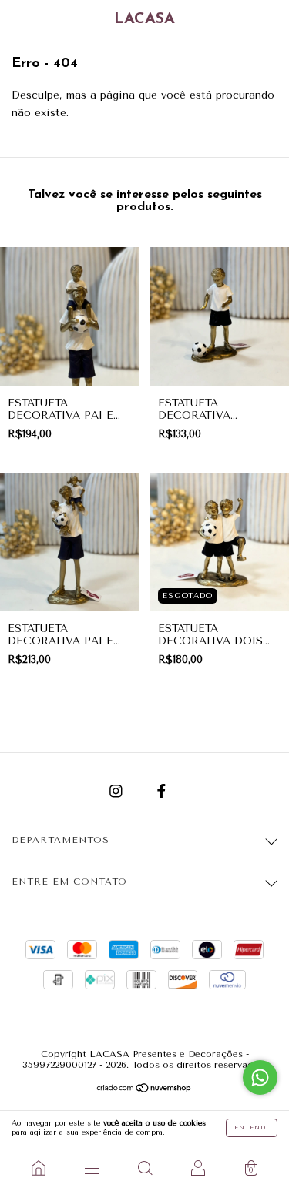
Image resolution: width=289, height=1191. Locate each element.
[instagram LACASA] (118, 791)
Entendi (251, 1127)
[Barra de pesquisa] (144, 1167)
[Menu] (91, 1167)
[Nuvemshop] (144, 1089)
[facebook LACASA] (161, 791)
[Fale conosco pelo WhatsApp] (260, 1077)
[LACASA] (38, 1167)
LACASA (144, 19)
